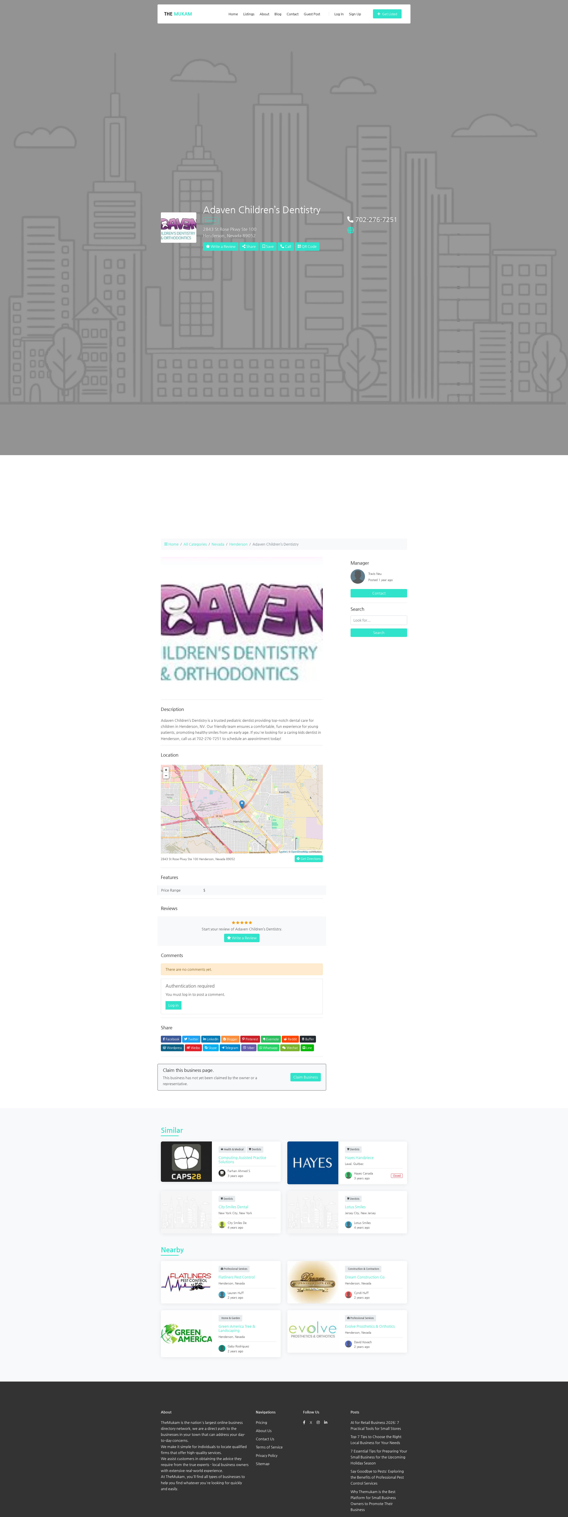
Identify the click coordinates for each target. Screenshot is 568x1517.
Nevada (218, 544)
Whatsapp (269, 1047)
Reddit (292, 1039)
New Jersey (368, 1213)
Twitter (192, 1039)
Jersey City (352, 1213)
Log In (339, 14)
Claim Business (305, 1077)
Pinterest (251, 1039)
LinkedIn (212, 1039)
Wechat (292, 1047)
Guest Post (312, 14)
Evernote (272, 1039)
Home (233, 14)
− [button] (166, 775)
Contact (292, 14)
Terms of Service (269, 1447)
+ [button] (166, 769)
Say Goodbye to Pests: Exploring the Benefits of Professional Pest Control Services (377, 1477)
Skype (212, 1047)
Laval (348, 1163)
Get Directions (310, 858)
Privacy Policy (266, 1455)
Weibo (195, 1047)
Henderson (238, 544)
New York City (228, 1213)
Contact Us (265, 1439)
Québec (358, 1163)
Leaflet (283, 851)
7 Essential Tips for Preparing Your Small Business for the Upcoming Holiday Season (379, 1457)
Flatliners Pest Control (237, 1277)
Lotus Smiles (355, 1207)
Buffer (309, 1039)
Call (287, 246)
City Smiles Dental (233, 1207)
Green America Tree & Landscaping (237, 1328)
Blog (277, 14)
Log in (173, 1005)
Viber (250, 1047)
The (178, 13)
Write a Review (223, 246)
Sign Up (355, 14)
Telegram (231, 1047)
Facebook (172, 1039)
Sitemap (263, 1464)
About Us (264, 1431)
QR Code (309, 246)
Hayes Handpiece (359, 1157)
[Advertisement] (284, 504)
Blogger (231, 1039)
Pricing (261, 1422)
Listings (248, 14)
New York (245, 1213)
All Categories (195, 544)
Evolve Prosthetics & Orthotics (370, 1326)
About (264, 14)
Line (308, 1047)
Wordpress (174, 1047)
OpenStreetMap (299, 851)
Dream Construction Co (365, 1277)
